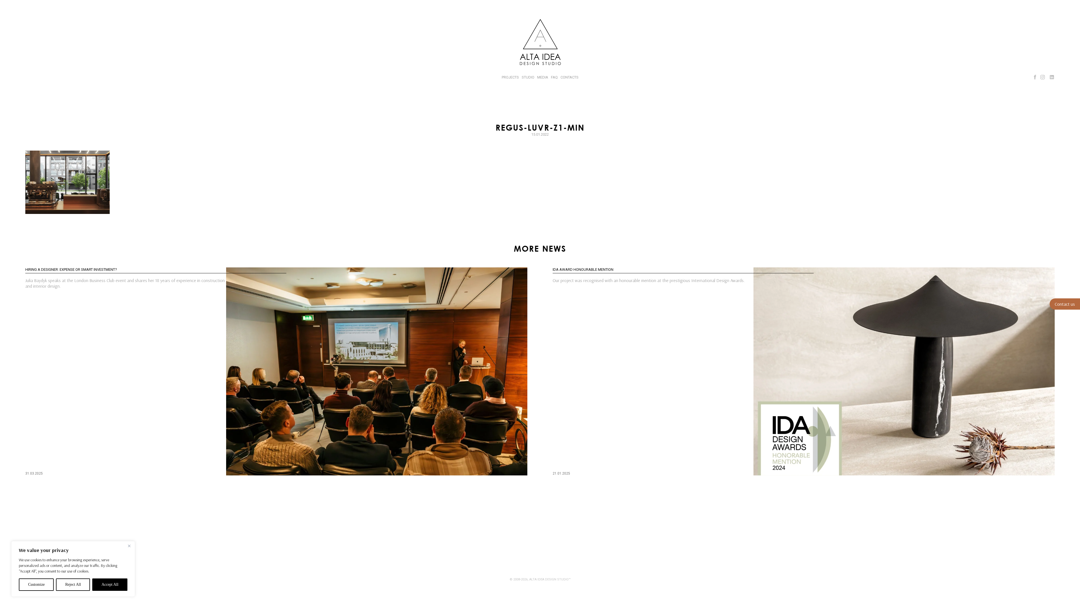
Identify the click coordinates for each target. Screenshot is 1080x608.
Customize (36, 584)
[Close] (129, 545)
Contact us (1065, 304)
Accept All (110, 584)
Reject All (73, 584)
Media (542, 77)
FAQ (554, 77)
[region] (73, 569)
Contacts (570, 77)
